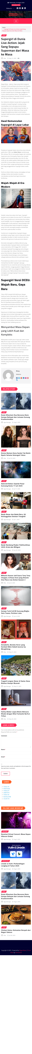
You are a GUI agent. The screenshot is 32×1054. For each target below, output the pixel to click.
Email (3, 757)
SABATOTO (6, 792)
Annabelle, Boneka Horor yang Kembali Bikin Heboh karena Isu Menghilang (13, 647)
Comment (4, 736)
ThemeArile (18, 952)
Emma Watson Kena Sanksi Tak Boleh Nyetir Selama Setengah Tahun (16, 454)
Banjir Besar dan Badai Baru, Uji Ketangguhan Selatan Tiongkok (13, 515)
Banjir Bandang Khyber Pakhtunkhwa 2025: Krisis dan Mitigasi (15, 546)
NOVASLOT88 (7, 797)
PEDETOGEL (6, 789)
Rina (5, 58)
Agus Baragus (7, 422)
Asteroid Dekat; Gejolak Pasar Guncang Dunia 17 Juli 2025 (12, 484)
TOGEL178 (6, 787)
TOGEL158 (6, 794)
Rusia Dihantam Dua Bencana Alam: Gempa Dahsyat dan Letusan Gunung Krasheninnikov (15, 417)
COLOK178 (6, 799)
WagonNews (22, 950)
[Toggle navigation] (16, 21)
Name (3, 749)
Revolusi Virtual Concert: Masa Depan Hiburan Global (16, 835)
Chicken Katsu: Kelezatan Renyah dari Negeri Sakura (16, 931)
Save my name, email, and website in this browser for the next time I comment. (16, 767)
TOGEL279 (6, 790)
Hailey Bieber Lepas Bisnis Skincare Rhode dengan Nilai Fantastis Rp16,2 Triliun (15, 714)
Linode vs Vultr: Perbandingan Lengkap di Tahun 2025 (13, 864)
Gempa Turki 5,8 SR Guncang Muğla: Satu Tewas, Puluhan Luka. (15, 612)
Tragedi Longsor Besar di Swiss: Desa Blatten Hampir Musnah (15, 682)
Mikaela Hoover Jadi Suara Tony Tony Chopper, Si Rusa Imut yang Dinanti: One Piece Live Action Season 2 (15, 577)
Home (4, 27)
